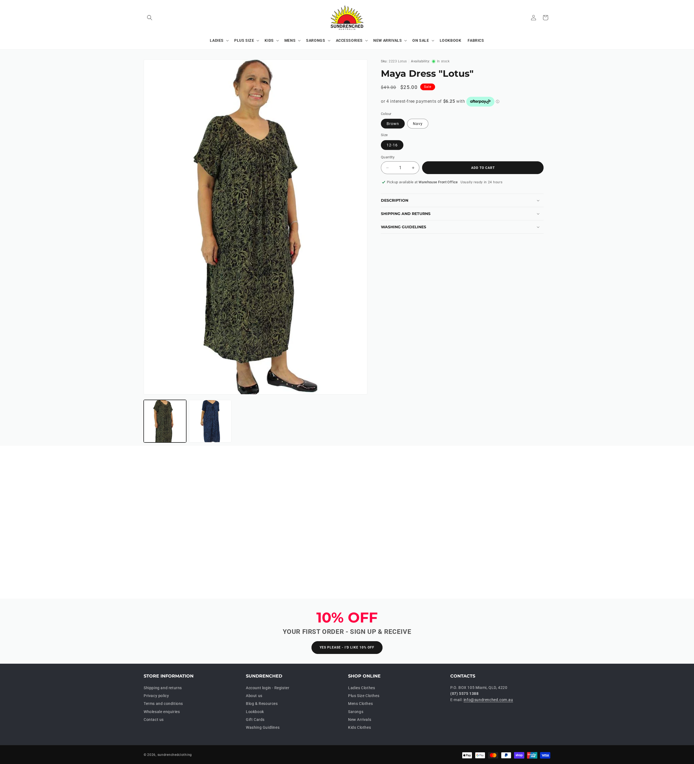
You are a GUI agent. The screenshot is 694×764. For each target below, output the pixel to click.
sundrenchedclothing (175, 755)
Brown (393, 123)
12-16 (392, 145)
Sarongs (355, 712)
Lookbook (255, 712)
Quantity (387, 157)
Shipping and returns (163, 688)
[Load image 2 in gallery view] (210, 421)
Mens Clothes (360, 703)
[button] (150, 18)
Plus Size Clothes (363, 696)
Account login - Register (267, 688)
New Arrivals (359, 719)
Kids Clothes (359, 727)
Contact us (154, 719)
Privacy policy (156, 696)
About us (254, 696)
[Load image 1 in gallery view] (165, 421)
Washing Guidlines (262, 727)
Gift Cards (255, 719)
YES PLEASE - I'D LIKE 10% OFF (347, 647)
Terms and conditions (163, 703)
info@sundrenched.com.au (488, 700)
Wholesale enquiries (162, 712)
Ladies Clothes (361, 688)
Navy (418, 123)
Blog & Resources (262, 703)
